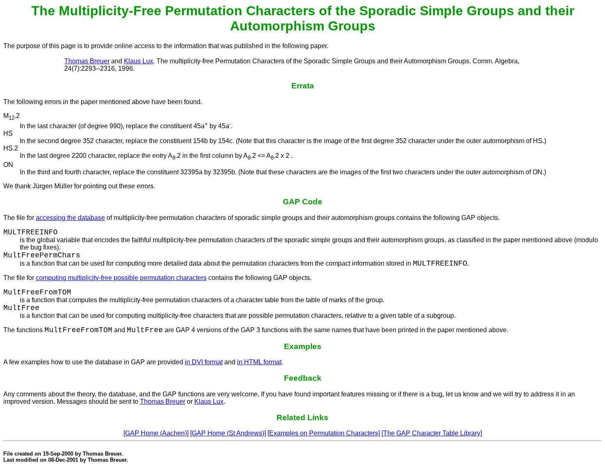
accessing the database (70, 217)
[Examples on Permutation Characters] (324, 433)
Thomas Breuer (86, 61)
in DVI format (204, 362)
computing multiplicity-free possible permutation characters (121, 277)
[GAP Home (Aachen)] (155, 433)
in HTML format (259, 362)
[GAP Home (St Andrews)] (228, 433)
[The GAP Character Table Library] (432, 433)
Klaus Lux (138, 61)
